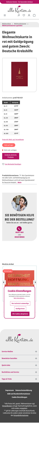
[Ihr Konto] (29, 15)
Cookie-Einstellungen (19, 397)
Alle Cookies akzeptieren (20, 314)
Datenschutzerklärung (23, 390)
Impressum (9, 390)
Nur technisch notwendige (20, 303)
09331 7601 (19, 232)
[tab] (19, 179)
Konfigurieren (20, 309)
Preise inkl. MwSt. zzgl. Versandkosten (13, 139)
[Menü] (4, 15)
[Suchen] (18, 15)
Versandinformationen (21, 415)
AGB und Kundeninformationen (18, 394)
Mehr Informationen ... (19, 298)
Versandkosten (7, 406)
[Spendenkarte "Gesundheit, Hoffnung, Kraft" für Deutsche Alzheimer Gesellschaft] (19, 280)
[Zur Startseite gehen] (19, 9)
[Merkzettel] (23, 15)
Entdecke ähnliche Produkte (11, 156)
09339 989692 (19, 237)
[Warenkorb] (34, 15)
